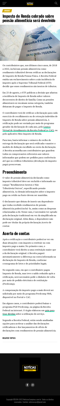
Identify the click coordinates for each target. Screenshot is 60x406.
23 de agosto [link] (12, 92)
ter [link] (19, 112)
